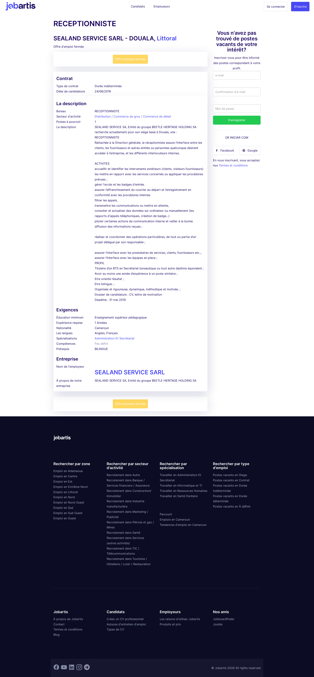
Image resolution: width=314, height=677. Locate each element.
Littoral (166, 38)
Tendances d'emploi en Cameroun (183, 525)
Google (252, 150)
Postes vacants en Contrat (231, 480)
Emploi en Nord (64, 497)
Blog (56, 634)
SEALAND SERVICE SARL (130, 372)
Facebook (227, 150)
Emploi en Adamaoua (68, 471)
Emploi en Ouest (64, 518)
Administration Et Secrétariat (114, 338)
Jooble (217, 624)
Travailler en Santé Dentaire (179, 496)
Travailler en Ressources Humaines (183, 491)
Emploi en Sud (63, 507)
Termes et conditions (233, 165)
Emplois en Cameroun (175, 519)
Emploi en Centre (65, 476)
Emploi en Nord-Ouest (68, 502)
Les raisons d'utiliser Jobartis (180, 619)
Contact (59, 624)
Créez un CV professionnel (125, 619)
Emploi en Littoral (65, 492)
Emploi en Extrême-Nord (70, 487)
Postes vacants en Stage (230, 475)
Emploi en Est (62, 481)
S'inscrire (300, 6)
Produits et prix (170, 624)
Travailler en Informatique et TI (181, 485)
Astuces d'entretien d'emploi (126, 624)
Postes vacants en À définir (232, 506)
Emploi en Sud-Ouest (67, 513)
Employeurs (162, 6)
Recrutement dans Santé (123, 532)
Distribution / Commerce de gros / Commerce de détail (133, 116)
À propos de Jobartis (68, 619)
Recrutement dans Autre (123, 475)
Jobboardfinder (223, 619)
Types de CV (115, 629)
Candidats (138, 6)
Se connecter (276, 6)
